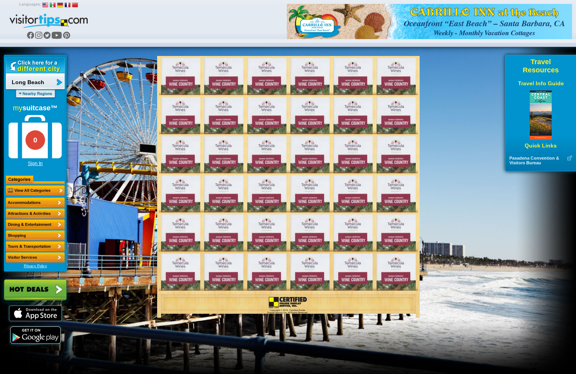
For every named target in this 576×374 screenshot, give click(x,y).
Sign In (35, 163)
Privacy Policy (35, 266)
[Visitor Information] (35, 257)
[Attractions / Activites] (35, 214)
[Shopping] (35, 235)
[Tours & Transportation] (35, 246)
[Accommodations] (35, 203)
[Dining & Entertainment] (35, 224)
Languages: (30, 4)
